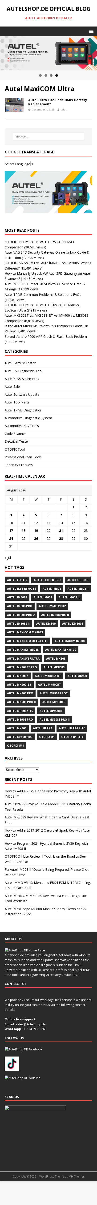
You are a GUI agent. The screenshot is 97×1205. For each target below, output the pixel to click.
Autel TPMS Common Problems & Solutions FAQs (43, 294)
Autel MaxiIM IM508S (23, 650)
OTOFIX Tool (15, 449)
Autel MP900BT (51, 711)
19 (36, 530)
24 (11, 538)
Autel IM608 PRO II (55, 615)
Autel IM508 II (78, 589)
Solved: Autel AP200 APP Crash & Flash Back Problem (46, 336)
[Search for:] (48, 137)
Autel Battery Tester (20, 363)
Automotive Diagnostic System (28, 418)
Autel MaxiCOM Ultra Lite (27, 641)
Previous (5, 52)
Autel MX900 (16, 728)
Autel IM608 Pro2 (52, 606)
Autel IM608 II (69, 597)
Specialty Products (19, 465)
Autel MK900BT (49, 685)
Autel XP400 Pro (19, 737)
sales (64, 109)
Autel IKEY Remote (21, 589)
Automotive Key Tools (22, 425)
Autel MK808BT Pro (22, 667)
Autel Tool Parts (17, 402)
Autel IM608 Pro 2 (21, 615)
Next (91, 52)
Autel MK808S (54, 667)
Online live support (20, 1019)
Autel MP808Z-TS (20, 711)
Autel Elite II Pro (47, 580)
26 (36, 538)
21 (61, 530)
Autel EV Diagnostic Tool (23, 371)
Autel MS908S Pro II (55, 720)
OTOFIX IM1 (15, 746)
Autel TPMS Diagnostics (23, 410)
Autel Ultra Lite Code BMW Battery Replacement (57, 102)
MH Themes (77, 1176)
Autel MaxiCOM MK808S (25, 632)
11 (23, 523)
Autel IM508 (52, 589)
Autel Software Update (22, 394)
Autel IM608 (43, 597)
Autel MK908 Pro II (21, 702)
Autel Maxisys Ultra (23, 659)
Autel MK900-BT (19, 685)
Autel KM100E (72, 624)
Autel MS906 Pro (20, 720)
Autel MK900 (77, 676)
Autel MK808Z (17, 676)
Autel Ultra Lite (72, 728)
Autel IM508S (17, 597)
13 (48, 523)
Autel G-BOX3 (77, 580)
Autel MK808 (55, 659)
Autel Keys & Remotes (22, 378)
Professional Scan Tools (23, 457)
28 (61, 538)
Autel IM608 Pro (19, 606)
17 (11, 530)
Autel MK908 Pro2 (54, 693)
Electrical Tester (17, 441)
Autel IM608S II (18, 624)
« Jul (8, 557)
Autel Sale (12, 386)
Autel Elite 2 (17, 580)
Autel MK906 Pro (20, 693)
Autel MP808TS (53, 702)
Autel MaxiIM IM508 (70, 641)
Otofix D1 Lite (72, 737)
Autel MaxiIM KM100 (60, 650)
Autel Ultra (42, 728)
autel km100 (46, 624)
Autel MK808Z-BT (48, 676)
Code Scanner (15, 433)
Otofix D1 (47, 737)
